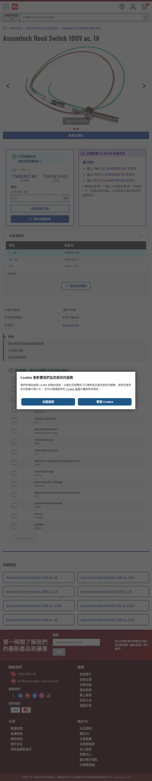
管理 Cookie (104, 402)
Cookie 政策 (73, 389)
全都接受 (48, 402)
